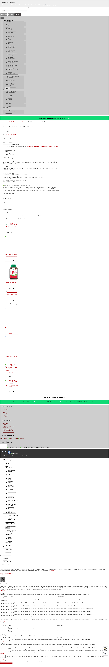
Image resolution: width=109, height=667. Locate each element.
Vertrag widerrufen (7, 429)
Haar (9, 24)
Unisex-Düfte (10, 32)
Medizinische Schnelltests (10, 92)
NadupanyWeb (25, 455)
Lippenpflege (10, 38)
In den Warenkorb (15, 144)
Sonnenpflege (10, 51)
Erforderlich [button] (3, 590)
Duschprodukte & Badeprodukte (14, 44)
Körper (9, 25)
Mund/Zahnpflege (9, 63)
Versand (4, 412)
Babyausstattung (11, 55)
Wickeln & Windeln (11, 62)
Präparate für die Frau (10, 85)
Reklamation (5, 427)
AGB (4, 424)
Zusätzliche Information (10, 150)
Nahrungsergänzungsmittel (47, 146)
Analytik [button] (2, 641)
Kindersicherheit (11, 59)
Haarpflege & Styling (11, 46)
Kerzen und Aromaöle (12, 31)
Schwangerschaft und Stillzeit (13, 61)
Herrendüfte (10, 29)
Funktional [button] (2, 621)
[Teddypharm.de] (31, 7)
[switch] (105, 654)
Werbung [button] (2, 653)
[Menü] (107, 647)
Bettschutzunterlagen (12, 100)
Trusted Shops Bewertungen (11, 154)
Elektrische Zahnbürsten (12, 65)
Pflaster (9, 104)
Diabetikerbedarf (9, 95)
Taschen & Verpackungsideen (11, 111)
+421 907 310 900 (79, 401)
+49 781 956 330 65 (50, 401)
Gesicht (9, 23)
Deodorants (10, 43)
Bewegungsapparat (9, 77)
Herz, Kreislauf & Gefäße (10, 80)
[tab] (33, 149)
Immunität (7, 81)
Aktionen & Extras (8, 109)
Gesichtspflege (8, 33)
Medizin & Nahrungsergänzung (10, 74)
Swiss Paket (6, 413)
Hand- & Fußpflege (11, 47)
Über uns (5, 415)
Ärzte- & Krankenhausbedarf (11, 91)
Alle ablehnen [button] (10, 573)
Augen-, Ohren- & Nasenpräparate (12, 76)
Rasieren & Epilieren (11, 50)
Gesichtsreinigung (11, 36)
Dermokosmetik (8, 21)
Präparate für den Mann (10, 84)
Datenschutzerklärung (8, 426)
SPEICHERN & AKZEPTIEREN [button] (6, 663)
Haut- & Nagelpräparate (10, 78)
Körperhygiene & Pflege (8, 20)
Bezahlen (5, 411)
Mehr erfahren (51, 570)
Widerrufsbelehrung (8, 430)
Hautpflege (10, 102)
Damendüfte (10, 28)
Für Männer (10, 99)
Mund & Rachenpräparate (10, 83)
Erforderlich (4, 592)
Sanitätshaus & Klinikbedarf (9, 89)
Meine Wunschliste (7, 561)
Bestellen (5, 409)
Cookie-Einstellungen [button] (5, 574)
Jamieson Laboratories (11, 134)
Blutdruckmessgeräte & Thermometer (13, 94)
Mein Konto (4, 14)
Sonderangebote (9, 110)
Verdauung (7, 88)
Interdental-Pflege (11, 66)
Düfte (7, 27)
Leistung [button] (2, 633)
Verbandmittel (8, 103)
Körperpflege (8, 40)
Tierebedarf (5, 107)
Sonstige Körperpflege (12, 53)
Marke (6, 151)
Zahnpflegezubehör (11, 73)
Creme (9, 35)
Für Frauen (10, 98)
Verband (9, 106)
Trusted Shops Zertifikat (8, 432)
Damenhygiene (10, 42)
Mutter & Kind (8, 54)
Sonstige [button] (2, 659)
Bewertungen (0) (8, 153)
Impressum (5, 423)
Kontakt (5, 416)
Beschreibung (8, 148)
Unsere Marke (9, 113)
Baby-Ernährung (11, 57)
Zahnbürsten (10, 70)
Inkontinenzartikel (9, 96)
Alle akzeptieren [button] (3, 573)
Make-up (9, 39)
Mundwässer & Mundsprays (13, 69)
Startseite (5, 121)
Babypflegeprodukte (11, 58)
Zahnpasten (10, 72)
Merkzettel (11, 14)
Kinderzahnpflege (11, 68)
